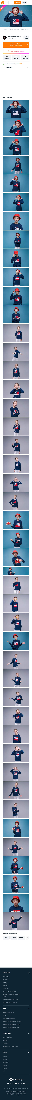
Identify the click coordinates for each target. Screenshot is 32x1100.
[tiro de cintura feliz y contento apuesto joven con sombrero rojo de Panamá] (16, 145)
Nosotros (5, 1044)
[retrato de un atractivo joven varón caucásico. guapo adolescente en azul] (16, 201)
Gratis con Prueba (16, 44)
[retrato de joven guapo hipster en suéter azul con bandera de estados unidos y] (16, 126)
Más (4, 1072)
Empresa (5, 984)
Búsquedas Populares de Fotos (11, 1025)
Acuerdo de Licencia (8, 1011)
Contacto (5, 1041)
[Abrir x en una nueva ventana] (20, 1084)
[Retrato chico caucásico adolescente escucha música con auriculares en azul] (16, 332)
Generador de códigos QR (10, 1001)
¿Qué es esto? (18, 63)
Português (5, 1063)
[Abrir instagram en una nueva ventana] (10, 1084)
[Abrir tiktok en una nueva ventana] (18, 1084)
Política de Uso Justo (15, 1096)
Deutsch (5, 1066)
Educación (5, 987)
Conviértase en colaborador (10, 1047)
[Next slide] (25, 937)
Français (5, 1069)
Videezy (5, 981)
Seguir (26, 38)
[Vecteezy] (2, 2)
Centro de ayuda (7, 1038)
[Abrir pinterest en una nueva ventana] (15, 1084)
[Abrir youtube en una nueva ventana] (23, 1084)
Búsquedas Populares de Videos (11, 1028)
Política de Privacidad (20, 1095)
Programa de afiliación (9, 1017)
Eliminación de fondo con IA (10, 998)
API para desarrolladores (9, 990)
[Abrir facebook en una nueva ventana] (7, 1084)
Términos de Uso (9, 1095)
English (5, 1057)
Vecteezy (5, 978)
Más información (8, 67)
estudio (6, 937)
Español (5, 1060)
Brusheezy (5, 975)
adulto (14, 937)
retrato (21, 937)
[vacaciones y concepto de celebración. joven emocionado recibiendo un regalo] (16, 519)
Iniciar (24, 2)
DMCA (4, 1014)
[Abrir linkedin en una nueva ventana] (12, 1084)
